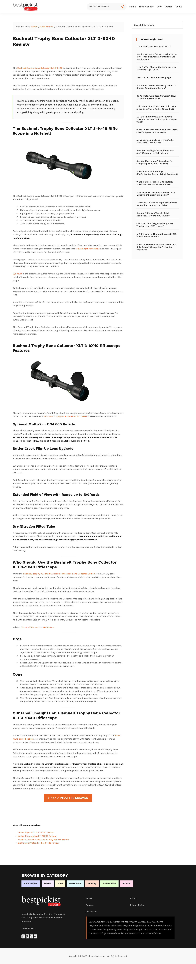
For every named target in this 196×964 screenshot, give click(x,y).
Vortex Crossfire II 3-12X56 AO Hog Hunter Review (43, 839)
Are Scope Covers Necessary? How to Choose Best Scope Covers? (156, 86)
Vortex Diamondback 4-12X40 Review (37, 836)
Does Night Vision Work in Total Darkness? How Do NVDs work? (153, 214)
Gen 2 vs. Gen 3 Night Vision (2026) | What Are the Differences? (155, 224)
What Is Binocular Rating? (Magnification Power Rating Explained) (157, 172)
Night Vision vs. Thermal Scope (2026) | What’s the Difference (156, 235)
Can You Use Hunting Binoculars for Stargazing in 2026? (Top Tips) (154, 162)
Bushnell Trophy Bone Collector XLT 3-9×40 (39, 68)
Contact (90, 905)
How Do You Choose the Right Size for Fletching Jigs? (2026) (156, 68)
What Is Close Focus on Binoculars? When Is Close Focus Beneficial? (154, 183)
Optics (47, 883)
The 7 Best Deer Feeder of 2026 (153, 46)
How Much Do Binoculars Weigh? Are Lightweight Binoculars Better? (155, 193)
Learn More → (28, 928)
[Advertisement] (61, 58)
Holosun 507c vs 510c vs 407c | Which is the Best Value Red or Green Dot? (156, 107)
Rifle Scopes (30, 883)
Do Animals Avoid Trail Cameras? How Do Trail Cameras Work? (156, 97)
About (133, 898)
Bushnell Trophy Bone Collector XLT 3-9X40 (66, 416)
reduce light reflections (87, 248)
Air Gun (126, 883)
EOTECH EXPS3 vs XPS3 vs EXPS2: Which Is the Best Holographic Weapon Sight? (156, 119)
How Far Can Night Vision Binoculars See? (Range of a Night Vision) (155, 151)
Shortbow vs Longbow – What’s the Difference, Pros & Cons (155, 141)
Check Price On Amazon (68, 798)
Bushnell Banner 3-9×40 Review (38, 627)
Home (89, 898)
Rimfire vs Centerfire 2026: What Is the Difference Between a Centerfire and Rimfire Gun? (156, 57)
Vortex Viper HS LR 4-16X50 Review (36, 832)
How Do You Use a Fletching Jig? (153, 77)
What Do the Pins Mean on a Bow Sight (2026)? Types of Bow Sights (156, 130)
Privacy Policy (137, 905)
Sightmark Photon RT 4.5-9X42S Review (38, 843)
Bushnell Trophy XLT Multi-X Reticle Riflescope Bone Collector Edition (59, 573)
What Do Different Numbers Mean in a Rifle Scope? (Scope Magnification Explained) (156, 247)
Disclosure (91, 911)
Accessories (109, 883)
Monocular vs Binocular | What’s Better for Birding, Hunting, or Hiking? (156, 203)
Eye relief (17, 273)
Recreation (75, 883)
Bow (60, 883)
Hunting (92, 883)
